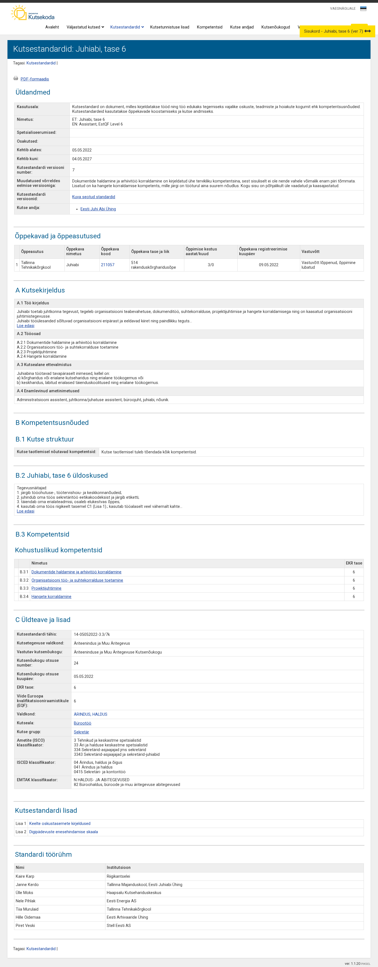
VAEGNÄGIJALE (343, 8)
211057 (107, 265)
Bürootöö (82, 723)
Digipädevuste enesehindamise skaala (63, 832)
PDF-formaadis (34, 79)
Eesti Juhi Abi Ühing (98, 209)
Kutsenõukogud (276, 27)
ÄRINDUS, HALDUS (90, 714)
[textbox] (362, 9)
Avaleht (52, 27)
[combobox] (363, 10)
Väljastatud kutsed (83, 27)
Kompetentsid (209, 27)
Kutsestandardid (125, 27)
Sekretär (81, 732)
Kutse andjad (242, 27)
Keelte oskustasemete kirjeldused (59, 823)
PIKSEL (366, 963)
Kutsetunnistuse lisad (169, 27)
